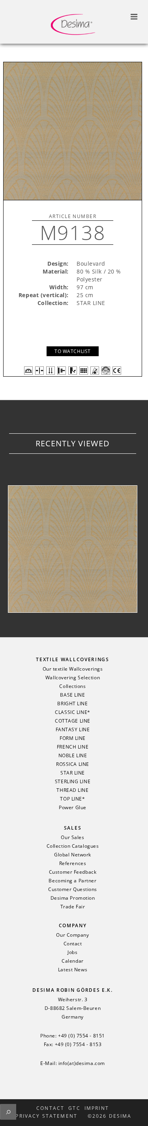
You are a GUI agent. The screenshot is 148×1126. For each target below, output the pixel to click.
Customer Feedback (73, 872)
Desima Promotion (73, 898)
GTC (74, 1108)
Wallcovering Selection (72, 678)
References (72, 863)
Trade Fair (72, 907)
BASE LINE (72, 695)
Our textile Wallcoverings (73, 669)
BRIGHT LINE (72, 704)
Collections (72, 686)
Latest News (72, 970)
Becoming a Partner (72, 881)
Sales (72, 828)
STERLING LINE (72, 781)
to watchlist (72, 351)
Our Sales (72, 837)
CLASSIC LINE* (72, 712)
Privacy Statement (46, 1116)
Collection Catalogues (73, 846)
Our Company (72, 935)
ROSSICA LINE (72, 764)
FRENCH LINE (72, 747)
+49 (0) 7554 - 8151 (81, 1036)
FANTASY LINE (73, 730)
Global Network (72, 855)
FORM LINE (73, 738)
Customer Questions (72, 889)
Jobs (72, 952)
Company (73, 925)
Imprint (96, 1108)
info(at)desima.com (81, 1063)
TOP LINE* (72, 799)
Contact (73, 944)
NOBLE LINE (72, 756)
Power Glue (72, 807)
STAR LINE (72, 773)
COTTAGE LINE (72, 721)
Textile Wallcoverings (72, 659)
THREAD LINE (72, 790)
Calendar (72, 961)
